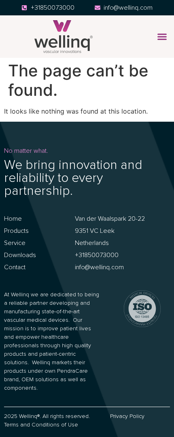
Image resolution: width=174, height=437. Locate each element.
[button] (162, 36)
